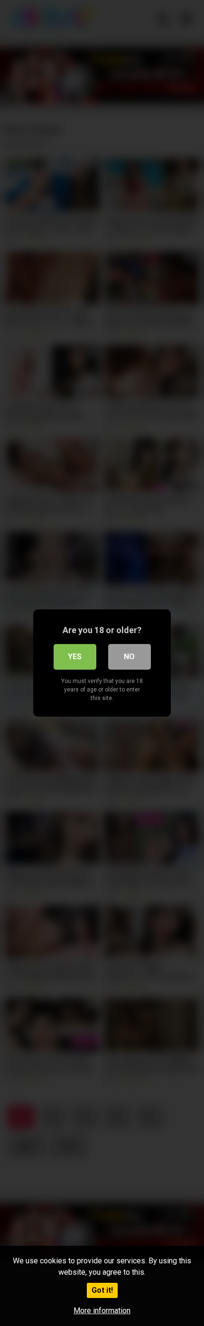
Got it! (102, 1290)
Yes (75, 656)
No (129, 656)
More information (102, 1310)
